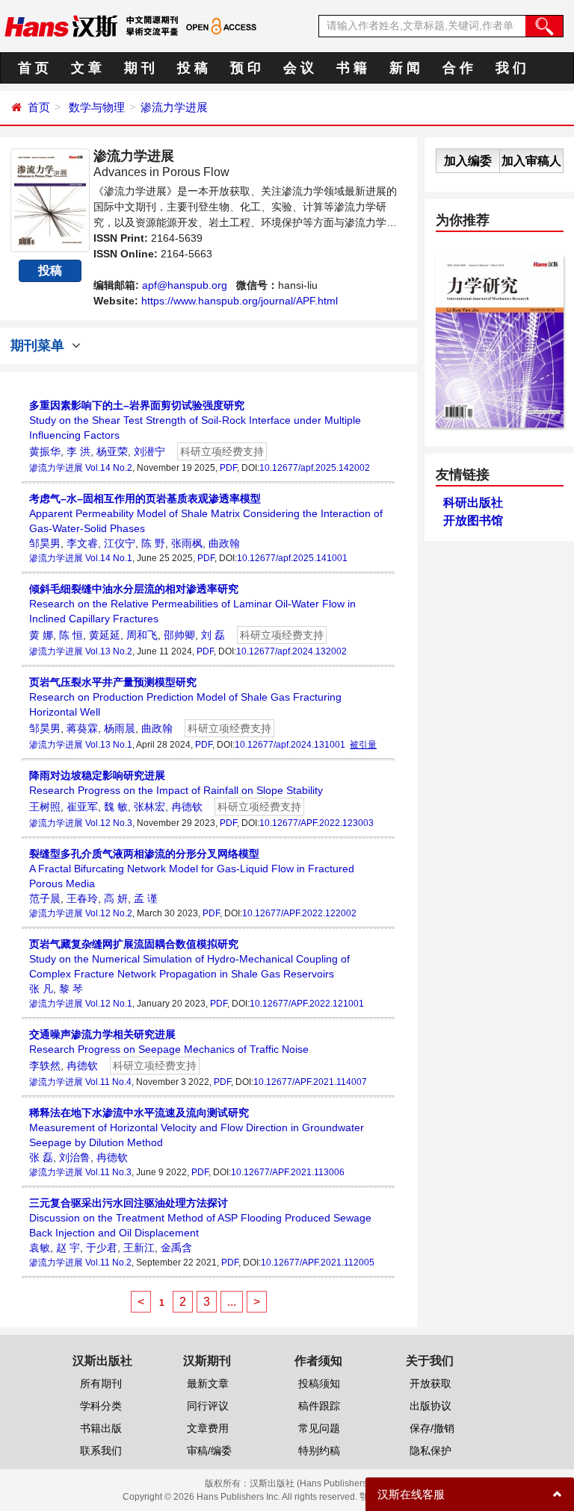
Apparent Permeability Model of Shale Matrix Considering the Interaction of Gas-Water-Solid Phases (206, 513)
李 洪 (78, 451)
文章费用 (208, 1428)
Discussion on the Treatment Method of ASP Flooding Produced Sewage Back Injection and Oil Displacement (200, 1218)
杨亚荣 (112, 451)
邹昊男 (45, 543)
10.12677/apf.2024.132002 (291, 651)
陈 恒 (71, 635)
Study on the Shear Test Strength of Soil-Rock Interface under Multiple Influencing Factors (195, 420)
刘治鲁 (74, 1157)
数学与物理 (97, 107)
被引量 (363, 744)
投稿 (50, 270)
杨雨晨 (119, 728)
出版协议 (430, 1406)
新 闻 (404, 67)
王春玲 (82, 898)
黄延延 (104, 635)
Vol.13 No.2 (108, 651)
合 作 (457, 67)
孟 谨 (146, 898)
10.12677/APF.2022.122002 (299, 913)
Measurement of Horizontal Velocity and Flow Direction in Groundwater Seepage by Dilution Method (196, 1127)
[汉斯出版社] (61, 25)
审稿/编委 (209, 1451)
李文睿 (82, 543)
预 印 (245, 67)
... (231, 1301)
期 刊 (139, 67)
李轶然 (45, 1066)
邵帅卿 (179, 635)
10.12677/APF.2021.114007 (310, 1082)
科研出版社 (473, 502)
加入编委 (468, 160)
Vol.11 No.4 (108, 1082)
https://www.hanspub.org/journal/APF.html (239, 301)
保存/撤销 (432, 1428)
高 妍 (116, 898)
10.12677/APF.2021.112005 (317, 1262)
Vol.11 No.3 (108, 1172)
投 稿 (192, 67)
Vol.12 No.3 (108, 823)
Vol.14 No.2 (108, 468)
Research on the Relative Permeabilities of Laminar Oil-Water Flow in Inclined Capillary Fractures (192, 604)
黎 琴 (71, 989)
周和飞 (142, 635)
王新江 (139, 1248)
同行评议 (208, 1406)
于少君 (101, 1248)
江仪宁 (119, 543)
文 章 (86, 67)
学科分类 (101, 1406)
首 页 (33, 67)
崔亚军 (82, 807)
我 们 (511, 67)
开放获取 (430, 1383)
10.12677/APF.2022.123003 (316, 823)
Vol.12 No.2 (108, 913)
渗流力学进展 (174, 107)
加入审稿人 (531, 160)
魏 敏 (116, 807)
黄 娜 (41, 635)
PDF (228, 468)
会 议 (298, 67)
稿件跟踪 (319, 1406)
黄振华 (45, 451)
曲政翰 (224, 543)
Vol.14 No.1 (108, 558)
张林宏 (149, 807)
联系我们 (101, 1451)
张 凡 (41, 989)
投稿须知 (319, 1383)
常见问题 (319, 1428)
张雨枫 (187, 543)
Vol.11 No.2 (108, 1262)
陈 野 (153, 543)
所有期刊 (101, 1383)
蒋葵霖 (82, 728)
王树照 (45, 807)
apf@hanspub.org (184, 285)
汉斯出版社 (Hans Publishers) (310, 1483)
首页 (39, 107)
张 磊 (41, 1157)
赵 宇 (68, 1248)
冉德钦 (187, 807)
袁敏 (39, 1248)
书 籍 (351, 67)
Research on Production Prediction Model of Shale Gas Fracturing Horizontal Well (185, 697)
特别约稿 (319, 1451)
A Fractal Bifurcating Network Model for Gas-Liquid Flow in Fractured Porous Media (191, 868)
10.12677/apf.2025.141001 (292, 558)
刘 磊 (213, 635)
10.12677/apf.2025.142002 (314, 468)
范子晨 (45, 898)
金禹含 (176, 1248)
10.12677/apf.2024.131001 (290, 744)
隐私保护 (430, 1451)
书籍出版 (101, 1428)
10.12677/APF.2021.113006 (288, 1172)
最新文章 (208, 1383)
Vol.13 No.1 (108, 744)
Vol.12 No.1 (108, 1003)
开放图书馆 (473, 520)
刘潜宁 (149, 451)
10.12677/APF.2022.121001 (307, 1003)
